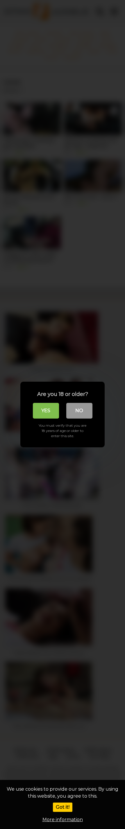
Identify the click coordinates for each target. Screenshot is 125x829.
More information (62, 819)
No (79, 410)
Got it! (62, 807)
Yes (45, 410)
